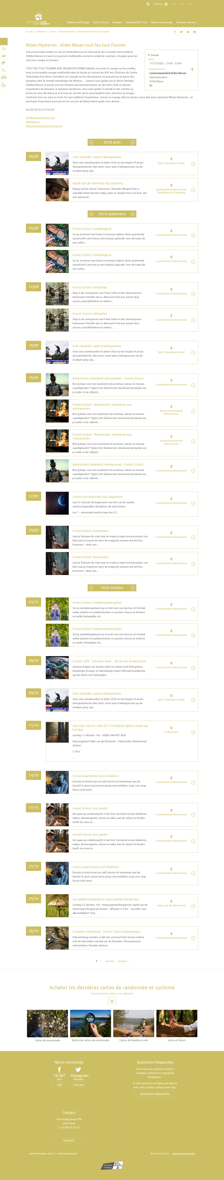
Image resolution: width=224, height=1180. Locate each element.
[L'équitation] (3, 70)
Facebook (175, 31)
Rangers (117, 22)
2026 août (112, 142)
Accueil (29, 31)
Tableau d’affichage (77, 22)
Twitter (181, 31)
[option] (47, 1026)
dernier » (123, 960)
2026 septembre (132, 142)
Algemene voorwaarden (183, 1153)
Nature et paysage (161, 22)
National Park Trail (136, 22)
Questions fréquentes (155, 1094)
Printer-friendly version (194, 31)
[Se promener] (3, 48)
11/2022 (52, 31)
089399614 (33, 121)
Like (59, 1084)
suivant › (110, 960)
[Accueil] (38, 18)
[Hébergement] (3, 77)
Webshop (158, 4)
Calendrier (41, 31)
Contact (69, 1140)
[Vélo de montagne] (3, 63)
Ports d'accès (101, 22)
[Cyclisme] (3, 55)
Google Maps (192, 69)
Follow (78, 1084)
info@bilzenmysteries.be (40, 117)
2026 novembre (132, 587)
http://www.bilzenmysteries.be (44, 126)
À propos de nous (186, 22)
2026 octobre (132, 214)
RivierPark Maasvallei (67, 1153)
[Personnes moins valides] (3, 84)
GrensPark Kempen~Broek (41, 1153)
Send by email (188, 31)
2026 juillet (91, 142)
